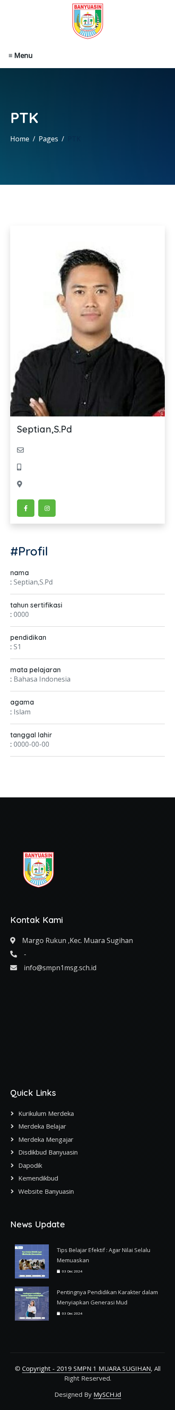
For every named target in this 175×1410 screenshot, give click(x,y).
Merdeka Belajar (42, 1126)
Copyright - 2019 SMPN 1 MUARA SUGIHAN (86, 1368)
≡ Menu (20, 55)
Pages (48, 138)
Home (19, 138)
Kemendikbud (38, 1178)
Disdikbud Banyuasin (48, 1152)
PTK (74, 138)
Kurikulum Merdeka (46, 1113)
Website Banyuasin (46, 1191)
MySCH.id (107, 1394)
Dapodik (30, 1165)
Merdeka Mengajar (45, 1139)
